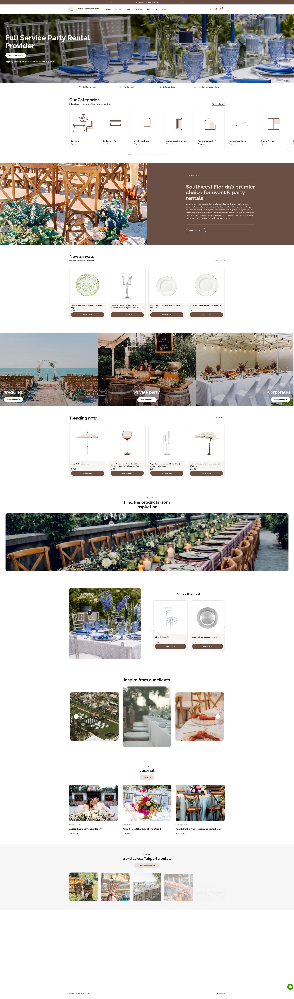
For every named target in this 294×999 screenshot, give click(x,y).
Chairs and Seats (212, 935)
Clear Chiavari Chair (163, 637)
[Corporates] (245, 369)
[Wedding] (49, 369)
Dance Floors (267, 141)
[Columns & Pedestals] (178, 124)
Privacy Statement (91, 959)
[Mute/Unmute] (167, 696)
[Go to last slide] (153, 627)
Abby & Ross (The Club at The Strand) (142, 829)
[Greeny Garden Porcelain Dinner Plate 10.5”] (87, 284)
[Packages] (83, 124)
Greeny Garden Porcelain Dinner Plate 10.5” (86, 306)
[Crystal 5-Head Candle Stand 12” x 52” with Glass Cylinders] (167, 443)
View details (74, 833)
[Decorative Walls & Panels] (210, 124)
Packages (76, 141)
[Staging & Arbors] (242, 124)
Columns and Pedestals (214, 939)
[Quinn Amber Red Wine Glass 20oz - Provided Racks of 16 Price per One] (127, 443)
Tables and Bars (110, 141)
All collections (217, 104)
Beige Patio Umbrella (80, 464)
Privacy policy (221, 993)
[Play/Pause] (167, 690)
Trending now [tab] (218, 418)
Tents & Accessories (213, 981)
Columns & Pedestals (176, 141)
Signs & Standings (212, 956)
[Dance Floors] (273, 124)
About (182, 939)
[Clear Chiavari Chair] (170, 617)
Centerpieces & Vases (213, 960)
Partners (183, 947)
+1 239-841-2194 (145, 935)
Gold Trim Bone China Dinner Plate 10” (205, 305)
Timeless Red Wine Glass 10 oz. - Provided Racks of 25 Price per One (125, 306)
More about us (195, 231)
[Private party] (147, 369)
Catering (209, 976)
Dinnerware (210, 972)
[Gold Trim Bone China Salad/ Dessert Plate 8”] (167, 284)
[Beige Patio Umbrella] (87, 443)
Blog (182, 952)
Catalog (183, 935)
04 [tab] (153, 79)
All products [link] (218, 260)
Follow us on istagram (146, 865)
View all (146, 778)
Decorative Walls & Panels (215, 943)
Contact (183, 956)
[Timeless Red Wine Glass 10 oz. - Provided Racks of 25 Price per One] (127, 284)
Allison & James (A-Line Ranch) (85, 829)
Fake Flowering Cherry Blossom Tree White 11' (205, 465)
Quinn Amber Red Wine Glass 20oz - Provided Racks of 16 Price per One (125, 465)
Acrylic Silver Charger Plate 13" (205, 637)
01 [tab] (141, 79)
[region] (147, 716)
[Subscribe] (119, 953)
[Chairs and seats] (147, 124)
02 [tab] (145, 79)
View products (12, 400)
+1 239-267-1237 (142, 931)
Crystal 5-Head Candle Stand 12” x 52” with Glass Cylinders (165, 465)
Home (182, 931)
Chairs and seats (142, 141)
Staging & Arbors (237, 141)
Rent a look (184, 943)
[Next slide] (224, 627)
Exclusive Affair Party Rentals (83, 993)
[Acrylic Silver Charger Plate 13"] (208, 617)
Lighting (209, 964)
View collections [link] (15, 51)
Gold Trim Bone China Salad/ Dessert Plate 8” (165, 306)
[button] (211, 9)
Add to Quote (88, 315)
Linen (208, 968)
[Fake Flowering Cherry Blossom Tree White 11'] (206, 443)
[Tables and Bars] (115, 124)
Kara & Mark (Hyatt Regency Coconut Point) (198, 829)
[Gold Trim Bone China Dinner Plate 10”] (206, 284)
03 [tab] (149, 79)
